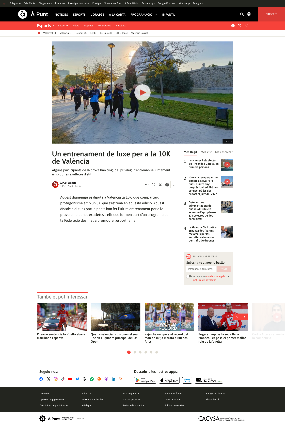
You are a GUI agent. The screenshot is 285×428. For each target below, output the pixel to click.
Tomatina (60, 3)
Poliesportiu (104, 25)
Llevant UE (81, 33)
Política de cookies (174, 405)
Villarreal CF (49, 33)
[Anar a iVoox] (99, 379)
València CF (66, 33)
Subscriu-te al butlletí (92, 399)
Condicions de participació (54, 405)
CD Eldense (122, 33)
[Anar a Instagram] (56, 379)
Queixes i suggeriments (52, 399)
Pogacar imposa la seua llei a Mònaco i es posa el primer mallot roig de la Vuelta (222, 337)
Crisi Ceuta (29, 3)
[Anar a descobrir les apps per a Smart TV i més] (209, 380)
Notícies (61, 14)
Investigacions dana (78, 3)
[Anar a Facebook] (41, 379)
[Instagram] (246, 25)
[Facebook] (233, 25)
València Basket (139, 33)
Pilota (76, 25)
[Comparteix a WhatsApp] (153, 184)
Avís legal (86, 405)
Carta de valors (172, 399)
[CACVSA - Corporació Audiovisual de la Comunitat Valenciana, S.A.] (222, 418)
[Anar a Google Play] (145, 380)
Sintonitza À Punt (173, 393)
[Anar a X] (49, 379)
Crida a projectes (132, 399)
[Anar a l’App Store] (169, 380)
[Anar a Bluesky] (78, 379)
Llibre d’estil (212, 399)
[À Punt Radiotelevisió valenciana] (56, 418)
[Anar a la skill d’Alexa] (187, 380)
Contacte (44, 393)
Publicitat (86, 393)
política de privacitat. (204, 280)
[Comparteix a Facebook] (167, 184)
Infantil (168, 14)
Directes (271, 14)
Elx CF (93, 33)
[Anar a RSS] (121, 379)
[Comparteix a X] (160, 184)
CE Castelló (106, 33)
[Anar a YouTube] (70, 379)
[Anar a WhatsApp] (92, 379)
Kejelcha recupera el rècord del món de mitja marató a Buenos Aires (166, 337)
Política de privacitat (134, 405)
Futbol (61, 25)
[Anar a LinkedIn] (114, 379)
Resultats (121, 25)
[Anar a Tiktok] (63, 379)
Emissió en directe (215, 393)
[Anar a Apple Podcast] (107, 379)
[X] (239, 25)
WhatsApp (184, 3)
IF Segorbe (15, 3)
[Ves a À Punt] (33, 14)
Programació (141, 14)
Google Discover (166, 3)
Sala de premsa (131, 393)
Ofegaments (45, 3)
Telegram (198, 3)
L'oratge (96, 3)
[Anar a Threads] (85, 379)
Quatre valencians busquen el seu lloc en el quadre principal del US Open (114, 337)
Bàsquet (88, 25)
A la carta (117, 14)
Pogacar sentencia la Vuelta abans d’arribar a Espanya (61, 336)
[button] (129, 352)
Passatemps (148, 3)
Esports (79, 14)
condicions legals (215, 276)
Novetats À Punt (112, 3)
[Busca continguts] (242, 14)
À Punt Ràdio (132, 3)
